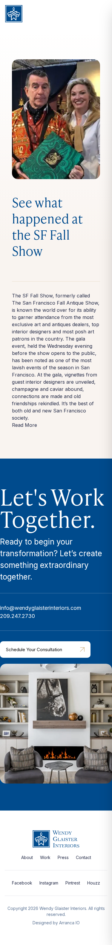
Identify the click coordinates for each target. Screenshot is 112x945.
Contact (83, 857)
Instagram (48, 882)
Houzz (93, 882)
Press (63, 857)
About (27, 857)
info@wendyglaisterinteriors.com (40, 608)
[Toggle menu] (101, 15)
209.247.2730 (17, 616)
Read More (24, 425)
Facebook (22, 882)
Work (45, 857)
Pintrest (72, 882)
